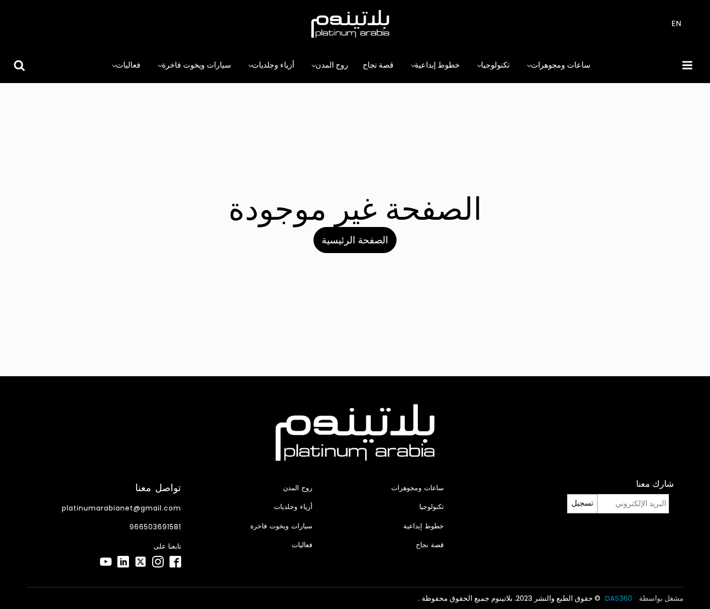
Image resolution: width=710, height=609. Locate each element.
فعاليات (128, 65)
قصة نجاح (378, 65)
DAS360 (619, 598)
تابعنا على (167, 546)
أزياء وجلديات (273, 65)
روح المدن (331, 65)
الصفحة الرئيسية (355, 240)
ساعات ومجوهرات (560, 65)
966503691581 (155, 527)
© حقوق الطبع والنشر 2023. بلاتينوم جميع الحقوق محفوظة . (509, 598)
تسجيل (582, 503)
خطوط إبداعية (437, 65)
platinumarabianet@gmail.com (121, 508)
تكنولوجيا (495, 65)
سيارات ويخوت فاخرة (196, 65)
